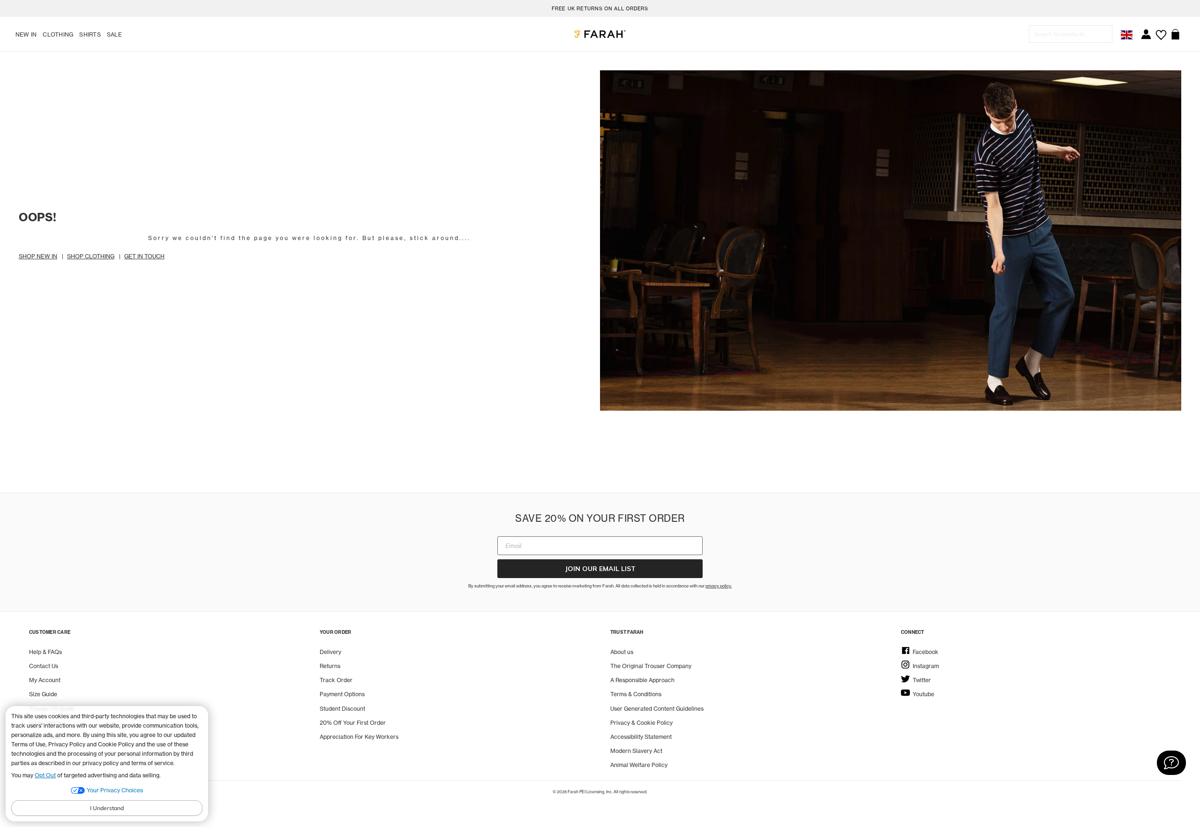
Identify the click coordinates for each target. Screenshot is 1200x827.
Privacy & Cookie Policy (641, 722)
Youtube (923, 694)
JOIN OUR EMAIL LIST (600, 568)
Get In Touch (144, 256)
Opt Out (45, 775)
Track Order (336, 680)
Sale (114, 34)
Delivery (330, 651)
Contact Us (43, 665)
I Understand (107, 808)
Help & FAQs (45, 651)
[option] (600, 8)
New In (26, 34)
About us (621, 651)
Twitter (922, 680)
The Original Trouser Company (650, 665)
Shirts (89, 34)
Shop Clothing (90, 256)
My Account (44, 680)
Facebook (925, 651)
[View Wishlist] (1161, 31)
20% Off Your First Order (353, 722)
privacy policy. (718, 585)
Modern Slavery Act (636, 750)
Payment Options (342, 694)
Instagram (926, 665)
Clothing (58, 34)
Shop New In (38, 256)
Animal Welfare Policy (639, 764)
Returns (330, 665)
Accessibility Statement (641, 736)
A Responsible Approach (642, 680)
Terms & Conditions (635, 694)
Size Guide (43, 694)
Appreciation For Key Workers (359, 736)
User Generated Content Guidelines (657, 708)
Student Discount (342, 708)
